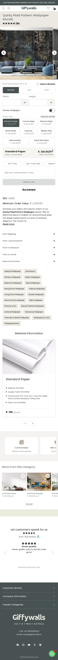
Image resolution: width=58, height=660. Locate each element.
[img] (29, 533)
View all (29, 504)
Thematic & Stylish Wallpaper (17, 317)
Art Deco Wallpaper (12, 277)
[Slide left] (25, 423)
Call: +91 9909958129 (29, 631)
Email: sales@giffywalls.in (29, 634)
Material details (48, 116)
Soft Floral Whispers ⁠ (35, 493)
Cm (29, 90)
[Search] (9, 8)
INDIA (28, 623)
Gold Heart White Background (9, 493)
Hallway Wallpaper (37, 289)
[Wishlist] (49, 8)
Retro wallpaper (35, 300)
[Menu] (3, 8)
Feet (47, 90)
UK (22, 623)
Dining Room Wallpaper (14, 289)
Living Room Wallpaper (14, 294)
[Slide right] (33, 423)
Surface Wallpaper (12, 312)
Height (32, 96)
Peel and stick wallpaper (14, 300)
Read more (8, 224)
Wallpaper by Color (42, 317)
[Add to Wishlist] (23, 476)
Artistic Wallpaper (32, 277)
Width (6, 96)
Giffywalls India (32, 657)
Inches (10, 90)
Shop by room (10, 306)
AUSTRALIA (39, 623)
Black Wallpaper (33, 283)
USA (16, 623)
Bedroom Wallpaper (13, 283)
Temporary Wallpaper (34, 312)
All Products (30, 271)
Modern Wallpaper (36, 294)
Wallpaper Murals (12, 323)
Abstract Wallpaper (13, 271)
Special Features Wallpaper (32, 306)
